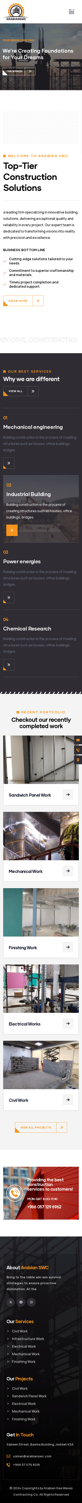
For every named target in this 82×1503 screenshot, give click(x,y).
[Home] (16, 11)
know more (18, 300)
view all (15, 391)
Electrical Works (24, 1023)
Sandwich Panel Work (30, 794)
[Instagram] (31, 1302)
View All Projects (35, 1127)
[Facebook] (21, 1302)
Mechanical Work (25, 871)
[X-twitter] (11, 1302)
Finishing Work (23, 947)
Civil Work (18, 1100)
